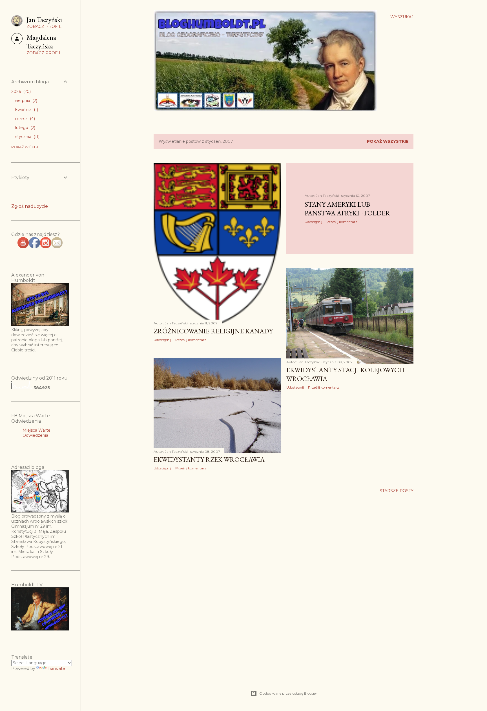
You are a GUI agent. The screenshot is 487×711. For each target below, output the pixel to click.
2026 (20, 91)
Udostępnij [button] (162, 340)
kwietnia (26, 109)
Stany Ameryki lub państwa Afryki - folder (347, 208)
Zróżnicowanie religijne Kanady (213, 331)
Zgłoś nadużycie (29, 206)
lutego (24, 127)
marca (24, 118)
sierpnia (25, 100)
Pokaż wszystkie (387, 141)
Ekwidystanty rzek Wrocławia (209, 459)
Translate (56, 668)
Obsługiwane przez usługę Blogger (288, 693)
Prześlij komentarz (190, 340)
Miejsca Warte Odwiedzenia (36, 433)
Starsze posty (396, 490)
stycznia (26, 136)
